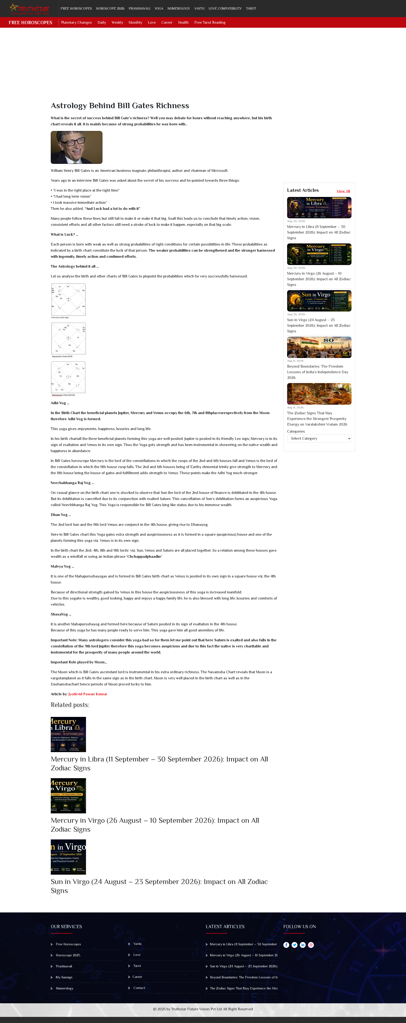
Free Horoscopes (76, 8)
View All (343, 191)
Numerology (179, 8)
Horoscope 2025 (67, 955)
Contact (139, 988)
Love (152, 22)
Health (183, 22)
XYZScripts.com (227, 1020)
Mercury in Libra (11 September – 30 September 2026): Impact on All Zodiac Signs (319, 232)
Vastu (199, 8)
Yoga (159, 8)
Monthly (135, 22)
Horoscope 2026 (110, 8)
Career (166, 22)
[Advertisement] (192, 67)
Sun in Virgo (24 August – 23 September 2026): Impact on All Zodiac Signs (319, 325)
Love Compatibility (225, 8)
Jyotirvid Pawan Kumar (87, 694)
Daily (102, 22)
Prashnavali (139, 8)
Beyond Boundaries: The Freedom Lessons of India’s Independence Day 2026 (317, 372)
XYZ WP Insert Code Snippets (186, 1020)
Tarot (251, 8)
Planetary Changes (76, 22)
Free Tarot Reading (210, 22)
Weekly (117, 22)
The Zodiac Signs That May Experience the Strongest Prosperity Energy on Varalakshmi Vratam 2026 (317, 419)
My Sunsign (63, 977)
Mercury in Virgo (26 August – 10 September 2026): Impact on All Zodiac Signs (319, 279)
